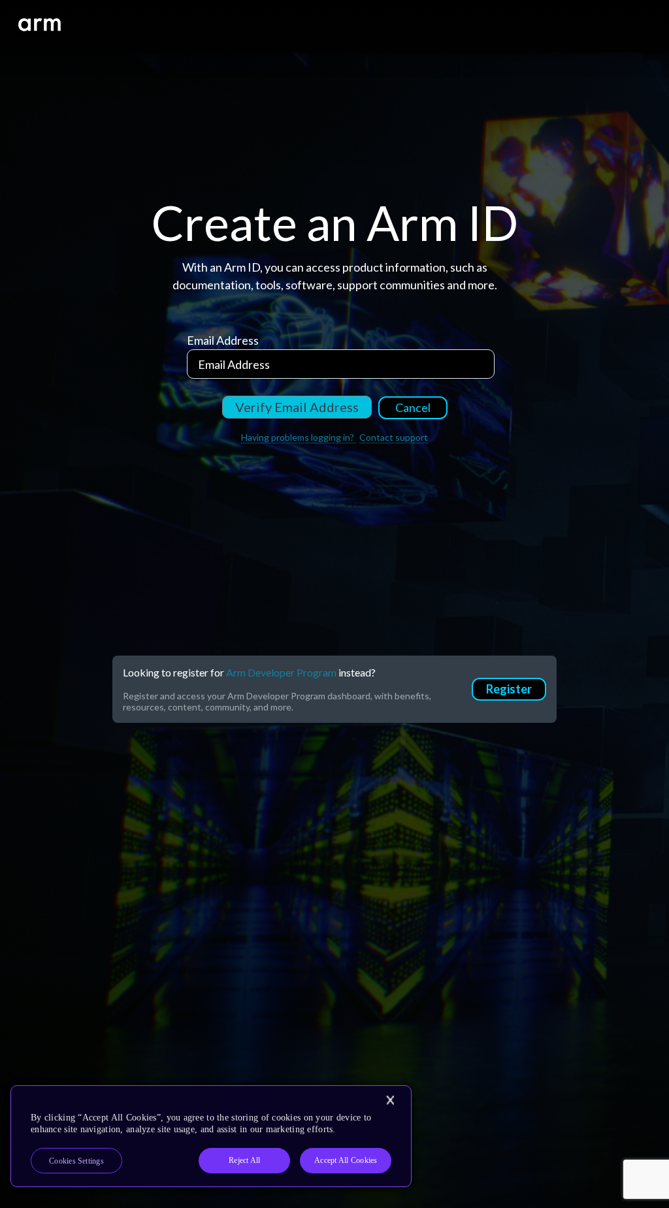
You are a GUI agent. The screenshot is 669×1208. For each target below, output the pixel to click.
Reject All (244, 1160)
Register (509, 689)
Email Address (223, 340)
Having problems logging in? (298, 437)
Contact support (393, 437)
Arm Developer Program (281, 672)
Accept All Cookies (345, 1160)
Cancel (413, 407)
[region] (211, 1136)
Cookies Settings (76, 1161)
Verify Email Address (297, 407)
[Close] (390, 1100)
